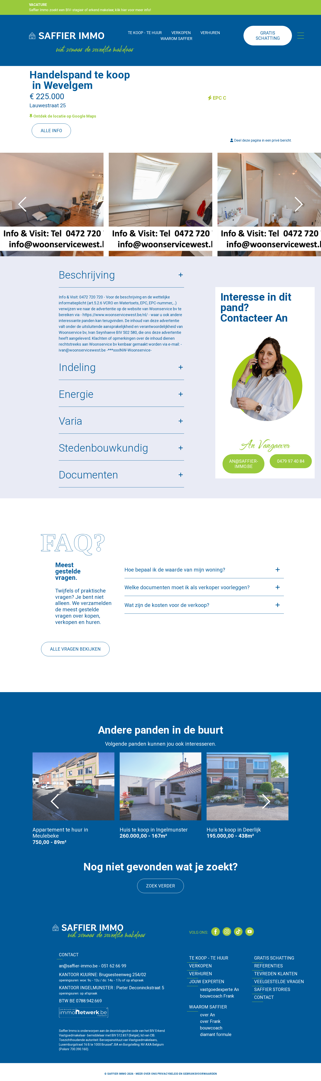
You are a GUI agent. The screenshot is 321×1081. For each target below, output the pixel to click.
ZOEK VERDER (160, 886)
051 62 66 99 (113, 965)
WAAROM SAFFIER (176, 38)
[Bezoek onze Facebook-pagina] (215, 931)
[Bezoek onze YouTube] (249, 931)
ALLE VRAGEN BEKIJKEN (75, 649)
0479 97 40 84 (290, 461)
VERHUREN (210, 32)
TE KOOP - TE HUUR (145, 32)
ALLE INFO (51, 130)
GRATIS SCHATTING (268, 35)
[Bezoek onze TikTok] (238, 931)
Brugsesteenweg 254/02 (122, 974)
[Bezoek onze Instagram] (227, 931)
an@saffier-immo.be (243, 464)
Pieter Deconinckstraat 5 (140, 987)
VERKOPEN (181, 32)
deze (246, 140)
